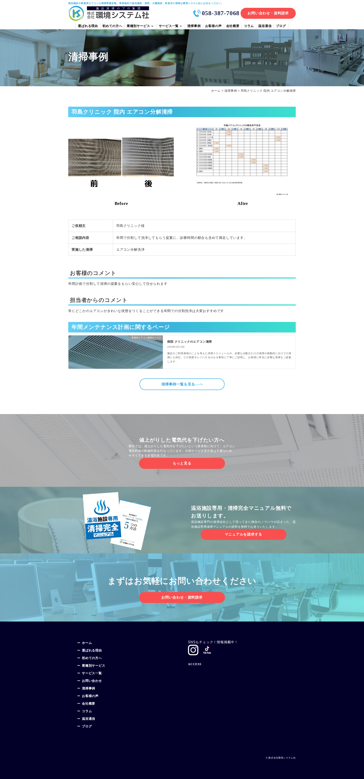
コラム (249, 26)
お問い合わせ (92, 681)
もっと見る (182, 463)
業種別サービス (93, 665)
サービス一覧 (169, 26)
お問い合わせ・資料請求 (268, 13)
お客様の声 (213, 26)
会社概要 (233, 26)
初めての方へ (112, 26)
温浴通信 (265, 26)
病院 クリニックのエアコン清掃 (189, 341)
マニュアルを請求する (243, 534)
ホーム (87, 643)
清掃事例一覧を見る (178, 384)
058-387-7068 (221, 13)
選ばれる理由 (88, 26)
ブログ (281, 26)
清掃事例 (194, 26)
